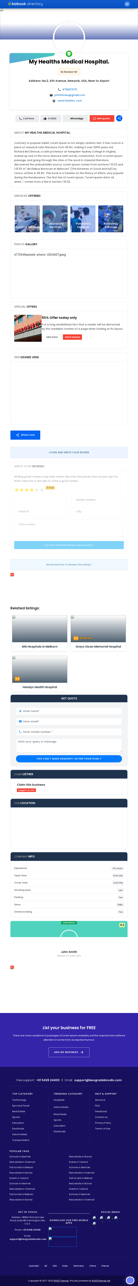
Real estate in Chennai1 (22, 1161)
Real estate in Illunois (80, 1156)
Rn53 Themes (61, 1280)
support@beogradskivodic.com (28, 1239)
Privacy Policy (103, 1123)
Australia (34, 1265)
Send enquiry (72, 336)
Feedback (101, 1111)
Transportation (20, 1140)
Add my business (69, 1052)
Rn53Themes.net (101, 1280)
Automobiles (19, 1134)
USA (55, 1265)
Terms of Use (102, 1128)
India (65, 1265)
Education (18, 1123)
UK (45, 1265)
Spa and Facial (20, 1105)
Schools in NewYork (20, 1156)
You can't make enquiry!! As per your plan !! (69, 758)
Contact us (101, 1117)
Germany (78, 1265)
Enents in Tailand (78, 1161)
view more (52, 336)
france (105, 1265)
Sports (16, 1117)
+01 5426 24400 (31, 1229)
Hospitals (59, 1100)
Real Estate (18, 1111)
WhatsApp (76, 118)
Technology (19, 1100)
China (92, 1265)
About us (100, 1100)
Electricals (18, 1128)
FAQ (97, 1105)
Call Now (28, 118)
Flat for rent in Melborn (21, 1167)
